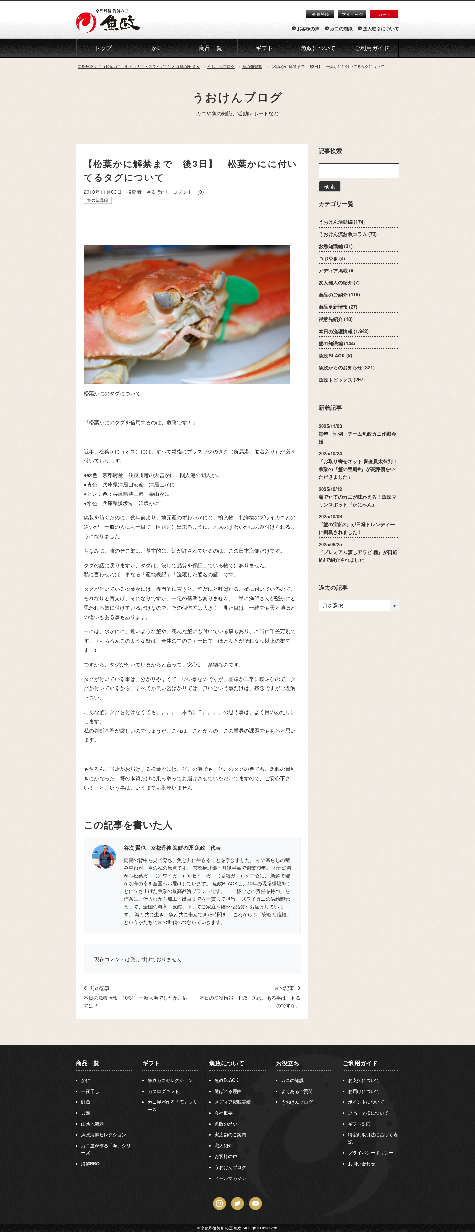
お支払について (364, 1080)
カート (384, 14)
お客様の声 (308, 28)
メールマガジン (230, 1178)
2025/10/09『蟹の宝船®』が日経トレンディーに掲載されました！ (357, 524)
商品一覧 (87, 1063)
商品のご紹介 (333, 294)
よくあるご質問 (297, 1091)
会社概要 (224, 1113)
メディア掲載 (333, 270)
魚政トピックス (336, 379)
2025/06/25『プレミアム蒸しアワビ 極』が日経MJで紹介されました (358, 551)
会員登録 (320, 14)
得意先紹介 (331, 319)
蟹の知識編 (98, 200)
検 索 (329, 186)
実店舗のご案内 (230, 1134)
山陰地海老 (92, 1123)
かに (85, 1080)
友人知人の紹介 (336, 282)
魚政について (318, 48)
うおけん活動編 (336, 221)
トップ (103, 48)
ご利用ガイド (371, 48)
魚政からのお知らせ (340, 367)
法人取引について (381, 28)
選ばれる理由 (228, 1091)
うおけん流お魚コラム (343, 233)
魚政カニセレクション (170, 1080)
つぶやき (328, 258)
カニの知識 (341, 28)
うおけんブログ (237, 96)
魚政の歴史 (226, 1123)
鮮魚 (85, 1102)
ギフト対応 (359, 1123)
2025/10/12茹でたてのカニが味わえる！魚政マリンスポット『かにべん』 (357, 496)
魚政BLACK (332, 355)
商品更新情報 (333, 306)
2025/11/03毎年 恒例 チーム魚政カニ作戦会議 (357, 433)
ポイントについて (366, 1102)
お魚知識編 (331, 246)
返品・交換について (368, 1113)
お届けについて (364, 1091)
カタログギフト (163, 1091)
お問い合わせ (361, 1163)
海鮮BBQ (90, 1163)
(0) (200, 191)
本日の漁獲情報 (336, 331)
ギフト (151, 1063)
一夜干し (90, 1091)
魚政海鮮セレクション (103, 1134)
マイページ (352, 14)
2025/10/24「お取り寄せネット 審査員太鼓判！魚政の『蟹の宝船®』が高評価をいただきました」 (358, 465)
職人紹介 (224, 1145)
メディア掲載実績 (233, 1102)
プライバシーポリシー (370, 1152)
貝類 (85, 1113)
